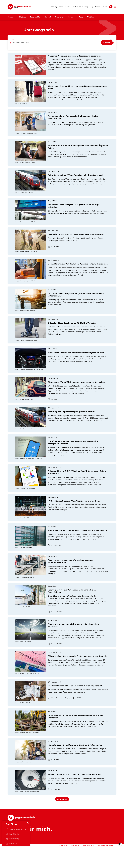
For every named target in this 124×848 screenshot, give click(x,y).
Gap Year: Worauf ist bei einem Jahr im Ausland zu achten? (75, 686)
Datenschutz (63, 846)
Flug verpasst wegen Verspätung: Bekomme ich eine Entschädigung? (72, 591)
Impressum (75, 846)
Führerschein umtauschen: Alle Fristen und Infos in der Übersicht (77, 656)
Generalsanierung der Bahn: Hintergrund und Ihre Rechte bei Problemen (76, 716)
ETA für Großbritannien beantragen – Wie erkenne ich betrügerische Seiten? (73, 442)
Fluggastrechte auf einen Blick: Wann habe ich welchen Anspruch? (73, 625)
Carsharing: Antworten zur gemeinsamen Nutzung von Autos (75, 234)
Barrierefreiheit (88, 846)
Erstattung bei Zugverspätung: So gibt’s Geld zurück (71, 411)
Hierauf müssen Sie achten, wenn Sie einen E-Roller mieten (75, 745)
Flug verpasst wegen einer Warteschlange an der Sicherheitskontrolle (70, 561)
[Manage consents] (120, 844)
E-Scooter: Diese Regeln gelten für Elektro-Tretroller (72, 323)
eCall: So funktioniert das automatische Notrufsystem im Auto (76, 352)
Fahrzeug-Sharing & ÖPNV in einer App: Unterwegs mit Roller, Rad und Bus (77, 472)
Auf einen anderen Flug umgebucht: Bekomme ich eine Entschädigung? (73, 117)
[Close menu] (28, 823)
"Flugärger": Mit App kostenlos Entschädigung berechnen (74, 56)
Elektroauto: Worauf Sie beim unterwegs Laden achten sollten (76, 382)
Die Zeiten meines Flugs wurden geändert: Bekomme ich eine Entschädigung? (76, 294)
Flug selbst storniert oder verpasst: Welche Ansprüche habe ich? (77, 530)
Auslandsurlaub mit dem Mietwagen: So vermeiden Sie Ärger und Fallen (78, 146)
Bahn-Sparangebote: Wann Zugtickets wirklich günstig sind (75, 175)
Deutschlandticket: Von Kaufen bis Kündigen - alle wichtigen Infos (78, 264)
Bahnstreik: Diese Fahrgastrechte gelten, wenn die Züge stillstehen (73, 205)
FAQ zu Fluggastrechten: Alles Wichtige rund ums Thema (74, 501)
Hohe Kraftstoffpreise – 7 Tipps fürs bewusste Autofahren (74, 774)
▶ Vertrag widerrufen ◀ (106, 846)
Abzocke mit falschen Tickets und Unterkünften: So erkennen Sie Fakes (77, 87)
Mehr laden (62, 799)
